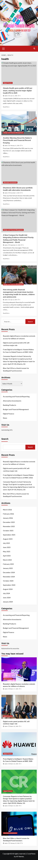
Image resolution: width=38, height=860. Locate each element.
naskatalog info (7, 430)
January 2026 (8, 518)
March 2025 (7, 560)
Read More (6, 107)
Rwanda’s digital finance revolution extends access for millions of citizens (19, 337)
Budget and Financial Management (13, 132)
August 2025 (8, 539)
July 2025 (6, 543)
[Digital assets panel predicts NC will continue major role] (19, 707)
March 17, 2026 (14, 689)
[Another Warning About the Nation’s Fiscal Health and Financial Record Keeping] (19, 123)
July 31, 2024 (13, 299)
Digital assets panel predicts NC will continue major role (16, 344)
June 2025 (7, 547)
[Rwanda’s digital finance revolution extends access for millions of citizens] (19, 669)
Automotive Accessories (10, 648)
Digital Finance (8, 83)
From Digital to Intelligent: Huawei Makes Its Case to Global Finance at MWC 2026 (18, 351)
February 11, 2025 (15, 145)
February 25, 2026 (15, 843)
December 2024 (9, 572)
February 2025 (8, 564)
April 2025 (7, 556)
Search (4, 439)
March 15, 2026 (14, 763)
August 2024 (8, 589)
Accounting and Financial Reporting (16, 396)
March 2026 (7, 510)
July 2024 (6, 593)
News (5, 418)
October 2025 (8, 531)
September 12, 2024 (15, 245)
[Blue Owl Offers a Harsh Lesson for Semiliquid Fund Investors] (19, 824)
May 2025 (6, 551)
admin (6, 95)
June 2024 (7, 598)
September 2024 (9, 585)
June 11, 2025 (13, 95)
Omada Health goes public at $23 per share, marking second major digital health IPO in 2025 (17, 90)
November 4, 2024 (15, 193)
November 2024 (9, 577)
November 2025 (9, 526)
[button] (3, 48)
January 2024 (8, 602)
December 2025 (9, 522)
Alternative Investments (10, 182)
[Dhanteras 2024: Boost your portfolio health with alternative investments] (19, 173)
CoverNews (31, 854)
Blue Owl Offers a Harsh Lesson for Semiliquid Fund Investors (16, 369)
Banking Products (9, 405)
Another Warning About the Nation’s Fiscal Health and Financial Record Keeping (17, 140)
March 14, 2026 (14, 805)
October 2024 (8, 581)
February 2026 (8, 514)
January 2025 (8, 568)
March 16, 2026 (14, 726)
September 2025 (9, 535)
